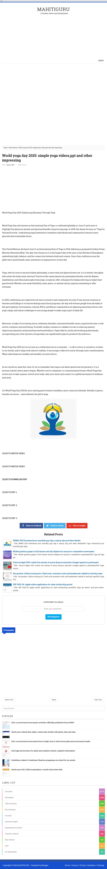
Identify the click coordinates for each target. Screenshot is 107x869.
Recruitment (10, 809)
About (67, 865)
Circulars (9, 791)
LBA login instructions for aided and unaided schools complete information (43, 750)
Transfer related (12, 833)
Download (9, 797)
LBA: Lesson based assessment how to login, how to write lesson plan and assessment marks (50, 741)
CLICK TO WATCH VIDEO (13, 453)
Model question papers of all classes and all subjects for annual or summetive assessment (53, 551)
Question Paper (11, 821)
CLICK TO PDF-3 (9, 518)
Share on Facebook (33, 525)
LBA (7, 845)
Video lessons (12, 148)
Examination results (13, 827)
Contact (74, 865)
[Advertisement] (72, 34)
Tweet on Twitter (57, 525)
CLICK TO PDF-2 (9, 505)
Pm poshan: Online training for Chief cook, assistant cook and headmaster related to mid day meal (57, 573)
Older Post (98, 700)
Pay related (9, 839)
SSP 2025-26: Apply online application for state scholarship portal (42, 584)
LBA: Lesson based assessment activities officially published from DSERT (42, 722)
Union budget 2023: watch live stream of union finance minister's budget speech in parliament (56, 562)
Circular (8, 815)
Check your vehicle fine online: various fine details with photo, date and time (43, 732)
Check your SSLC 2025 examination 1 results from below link (36, 769)
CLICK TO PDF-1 (9, 492)
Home (5, 148)
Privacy (83, 865)
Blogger (45, 865)
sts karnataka (11, 851)
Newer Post (9, 700)
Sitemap (100, 865)
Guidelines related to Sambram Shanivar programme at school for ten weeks (43, 760)
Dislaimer (91, 865)
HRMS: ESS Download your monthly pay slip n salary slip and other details (47, 540)
